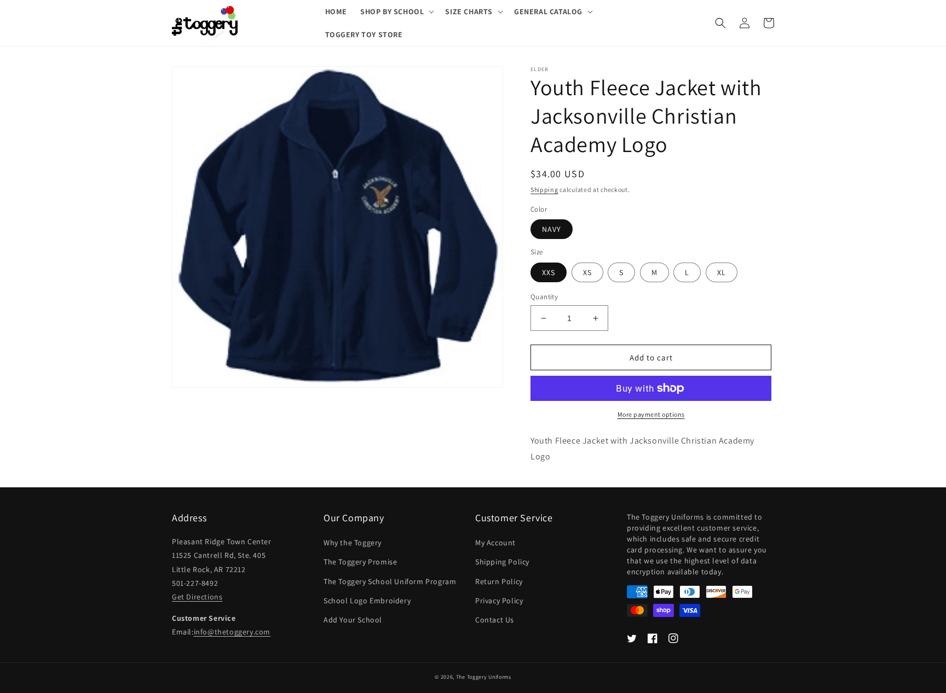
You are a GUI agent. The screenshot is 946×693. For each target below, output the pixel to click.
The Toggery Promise (360, 562)
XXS (548, 272)
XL (721, 272)
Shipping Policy (502, 562)
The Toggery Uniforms (483, 676)
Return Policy (499, 581)
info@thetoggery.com (232, 632)
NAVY (551, 229)
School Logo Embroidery (367, 600)
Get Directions (197, 597)
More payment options (651, 414)
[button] (396, 11)
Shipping (544, 189)
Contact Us (494, 620)
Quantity (544, 296)
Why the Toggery (353, 543)
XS (587, 272)
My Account (495, 543)
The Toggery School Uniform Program (390, 581)
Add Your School (353, 620)
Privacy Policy (499, 600)
